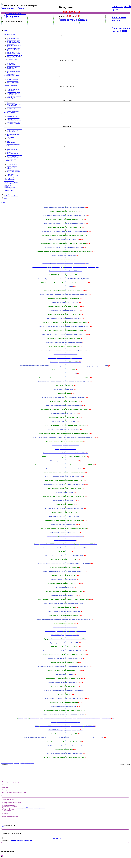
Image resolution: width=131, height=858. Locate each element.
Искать (53, 838)
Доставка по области (15, 13)
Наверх (32, 763)
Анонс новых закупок (119, 18)
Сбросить (4, 826)
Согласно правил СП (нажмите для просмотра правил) (31, 808)
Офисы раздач (11, 16)
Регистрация (8, 8)
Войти (21, 8)
